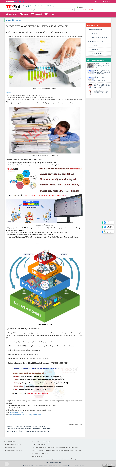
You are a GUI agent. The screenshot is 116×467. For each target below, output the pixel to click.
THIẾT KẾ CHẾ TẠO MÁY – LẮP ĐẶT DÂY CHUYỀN (101, 92)
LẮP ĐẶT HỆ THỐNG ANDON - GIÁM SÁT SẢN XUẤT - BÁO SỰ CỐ (26, 426)
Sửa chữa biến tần (96, 53)
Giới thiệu (94, 34)
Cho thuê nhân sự (96, 30)
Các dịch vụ (94, 49)
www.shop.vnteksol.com (33, 414)
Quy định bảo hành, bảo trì (13, 444)
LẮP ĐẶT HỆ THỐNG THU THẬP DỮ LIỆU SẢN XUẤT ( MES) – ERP (102, 85)
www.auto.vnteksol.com (17, 414)
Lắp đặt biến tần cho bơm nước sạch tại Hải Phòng (39, 6)
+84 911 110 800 (20, 2)
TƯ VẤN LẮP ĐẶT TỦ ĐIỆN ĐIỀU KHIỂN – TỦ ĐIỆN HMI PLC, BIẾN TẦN (28, 431)
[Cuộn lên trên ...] (7, 464)
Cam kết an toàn (10, 447)
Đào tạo (18, 20)
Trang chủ (10, 20)
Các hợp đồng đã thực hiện (99, 38)
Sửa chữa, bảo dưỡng (97, 42)
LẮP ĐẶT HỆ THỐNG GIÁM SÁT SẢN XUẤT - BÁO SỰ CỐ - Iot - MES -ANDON (29, 429)
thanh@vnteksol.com (16, 412)
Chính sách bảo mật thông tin (13, 450)
